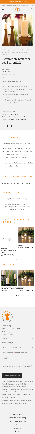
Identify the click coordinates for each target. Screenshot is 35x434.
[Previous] (3, 239)
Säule (13, 120)
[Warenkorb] (32, 10)
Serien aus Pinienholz (8, 117)
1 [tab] (16, 259)
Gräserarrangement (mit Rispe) (10, 289)
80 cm (16, 183)
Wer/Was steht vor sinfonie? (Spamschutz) (18, 366)
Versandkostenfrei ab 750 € (17, 2)
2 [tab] (18, 295)
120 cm (27, 183)
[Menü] (3, 9)
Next (29, 30)
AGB (17, 425)
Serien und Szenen (20, 50)
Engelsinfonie (14, 114)
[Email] (10, 126)
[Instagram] (19, 432)
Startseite (5, 50)
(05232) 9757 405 (27, 5)
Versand (7, 72)
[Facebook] (7, 126)
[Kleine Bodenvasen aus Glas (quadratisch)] (9, 236)
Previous (5, 30)
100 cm (22, 183)
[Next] (31, 239)
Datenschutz (17, 414)
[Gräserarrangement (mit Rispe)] (9, 278)
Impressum (17, 428)
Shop (11, 50)
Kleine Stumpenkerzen (25, 247)
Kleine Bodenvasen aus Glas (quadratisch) (8, 251)
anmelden (21, 78)
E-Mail (5, 358)
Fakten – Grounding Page (17, 421)
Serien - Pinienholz (21, 120)
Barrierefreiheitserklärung (17, 418)
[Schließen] (33, 1)
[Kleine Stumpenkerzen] (26, 235)
